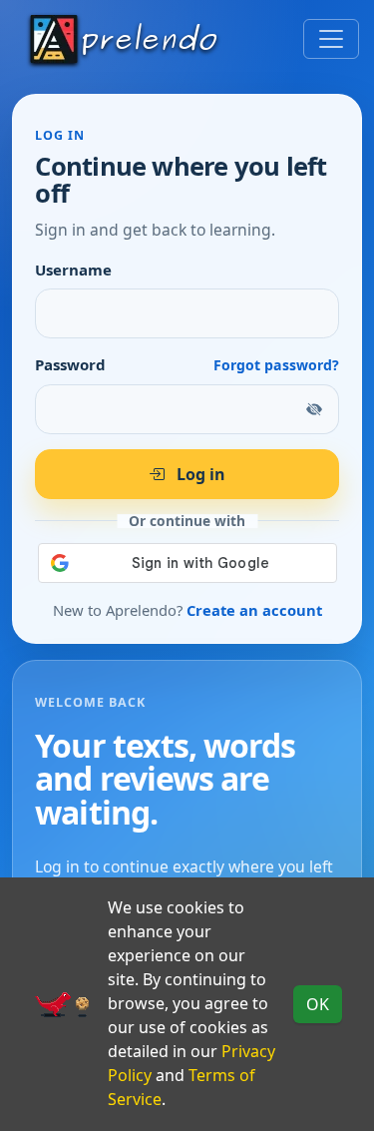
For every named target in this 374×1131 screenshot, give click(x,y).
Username (73, 270)
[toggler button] (331, 39)
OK (317, 1004)
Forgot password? (276, 364)
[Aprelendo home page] (124, 39)
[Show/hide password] (315, 409)
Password (70, 364)
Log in (199, 474)
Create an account (254, 610)
